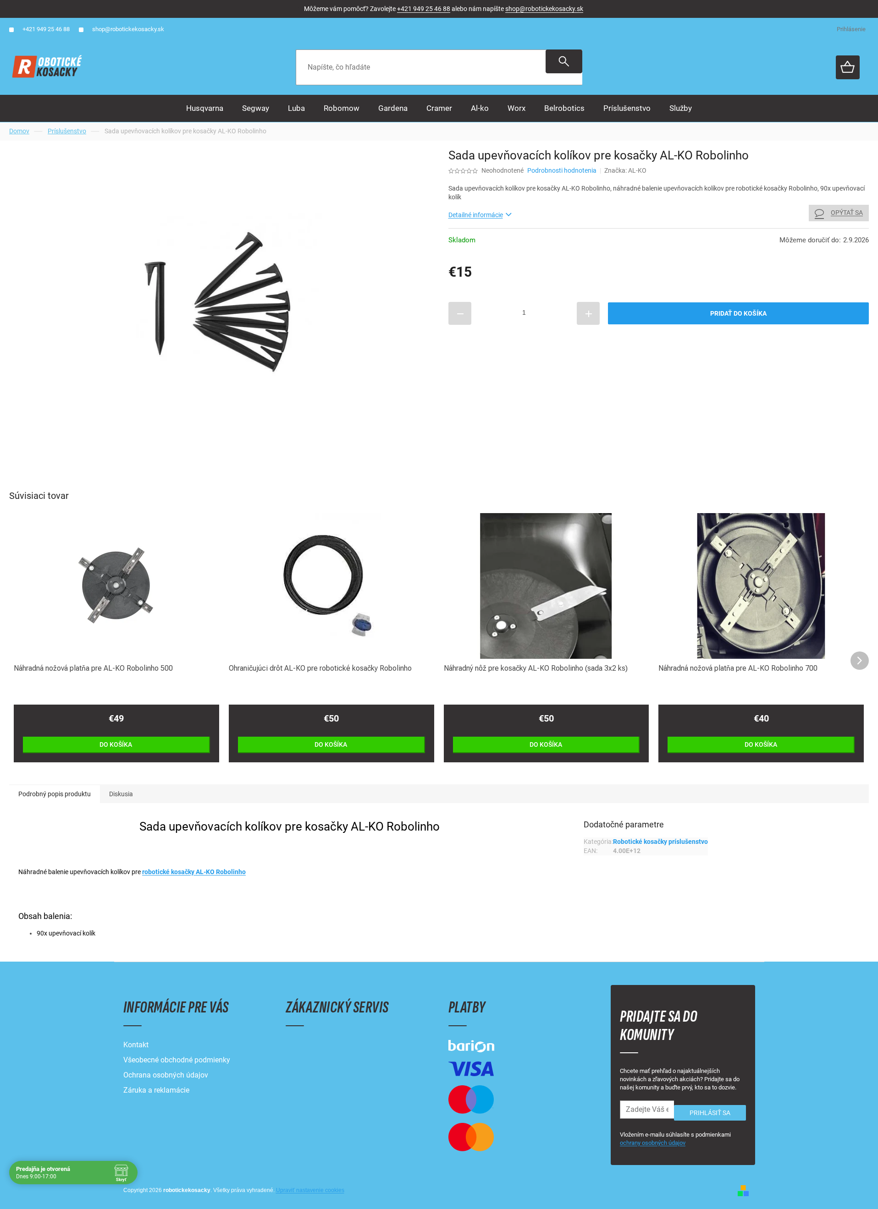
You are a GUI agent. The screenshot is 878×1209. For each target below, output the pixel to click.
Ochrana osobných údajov (165, 1075)
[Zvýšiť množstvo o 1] (588, 313)
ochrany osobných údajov (652, 1142)
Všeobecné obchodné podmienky (176, 1060)
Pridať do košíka (738, 313)
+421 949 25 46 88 (423, 8)
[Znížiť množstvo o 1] (459, 313)
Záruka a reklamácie (156, 1090)
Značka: (625, 170)
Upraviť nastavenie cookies (310, 1190)
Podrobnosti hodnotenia (561, 170)
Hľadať (564, 61)
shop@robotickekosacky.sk (544, 8)
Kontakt (136, 1044)
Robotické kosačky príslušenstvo (660, 841)
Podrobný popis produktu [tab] (54, 794)
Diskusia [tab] (121, 794)
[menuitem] (204, 108)
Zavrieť (510, 338)
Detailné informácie (475, 215)
